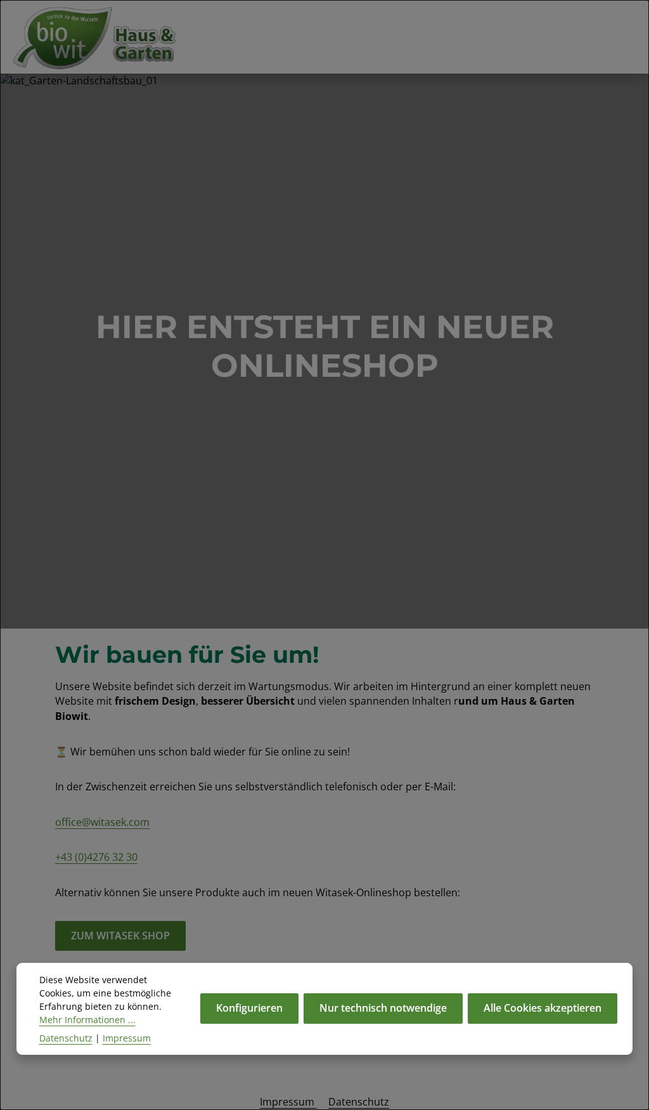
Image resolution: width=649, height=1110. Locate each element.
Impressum (288, 1102)
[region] (324, 351)
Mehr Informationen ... (87, 1020)
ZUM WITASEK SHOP (120, 936)
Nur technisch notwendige (383, 1008)
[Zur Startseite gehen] (101, 37)
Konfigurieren (249, 1008)
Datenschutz (358, 1102)
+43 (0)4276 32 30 (96, 857)
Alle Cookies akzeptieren (542, 1008)
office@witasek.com (102, 822)
